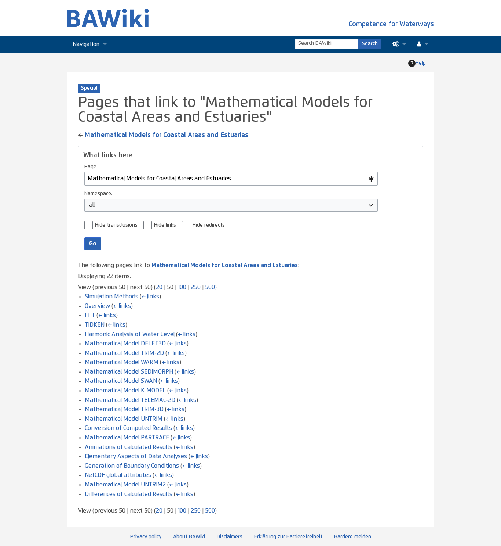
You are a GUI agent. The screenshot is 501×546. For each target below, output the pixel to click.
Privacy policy (145, 536)
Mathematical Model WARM (121, 362)
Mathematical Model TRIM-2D (124, 353)
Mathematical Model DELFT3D (125, 343)
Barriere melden (352, 536)
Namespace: (98, 193)
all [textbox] (92, 205)
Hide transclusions (116, 225)
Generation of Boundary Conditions (132, 466)
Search (370, 43)
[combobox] (231, 179)
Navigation (86, 44)
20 (159, 287)
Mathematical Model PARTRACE (127, 438)
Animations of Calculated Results (128, 447)
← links (150, 296)
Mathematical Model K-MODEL (125, 391)
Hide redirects (209, 225)
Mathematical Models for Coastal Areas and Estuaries (166, 135)
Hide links (165, 225)
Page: (91, 166)
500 (210, 287)
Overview (97, 306)
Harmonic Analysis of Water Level (130, 334)
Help (421, 63)
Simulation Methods (111, 296)
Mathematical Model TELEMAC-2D (130, 400)
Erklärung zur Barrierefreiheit (288, 536)
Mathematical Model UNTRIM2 (125, 485)
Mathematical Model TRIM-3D (124, 409)
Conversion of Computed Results (128, 428)
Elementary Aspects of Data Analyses (136, 456)
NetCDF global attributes (118, 475)
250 (196, 287)
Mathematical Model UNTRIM (123, 419)
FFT (90, 315)
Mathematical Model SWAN (121, 381)
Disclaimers (229, 536)
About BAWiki (189, 536)
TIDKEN (95, 325)
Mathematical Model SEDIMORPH (129, 372)
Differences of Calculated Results (128, 494)
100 (182, 287)
